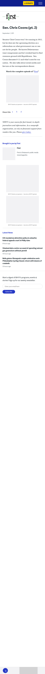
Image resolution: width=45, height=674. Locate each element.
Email (21, 112)
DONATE (29, 3)
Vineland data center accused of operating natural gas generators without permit (22, 249)
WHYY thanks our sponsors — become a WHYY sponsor (22, 104)
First (36, 71)
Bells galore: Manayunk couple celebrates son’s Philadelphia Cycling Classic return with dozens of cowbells (22, 261)
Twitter (17, 112)
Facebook (12, 112)
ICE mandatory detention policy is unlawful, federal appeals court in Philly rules (20, 239)
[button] (5, 670)
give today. (26, 132)
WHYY (8, 3)
